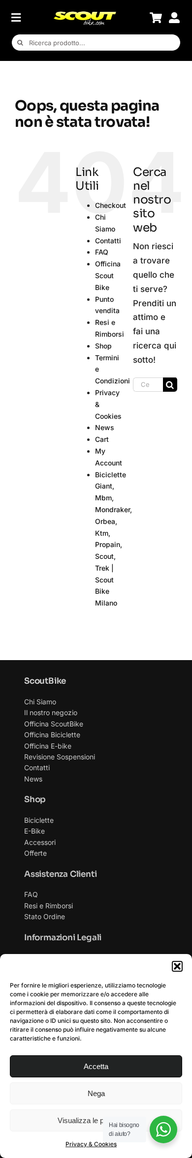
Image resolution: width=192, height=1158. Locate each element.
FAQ (101, 252)
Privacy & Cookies (91, 1144)
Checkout (110, 205)
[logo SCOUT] (85, 15)
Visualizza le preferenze (96, 1120)
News (104, 427)
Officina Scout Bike (108, 275)
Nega (96, 1093)
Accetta (96, 1066)
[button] (177, 966)
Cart (102, 439)
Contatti (108, 240)
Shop (103, 346)
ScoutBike (45, 681)
